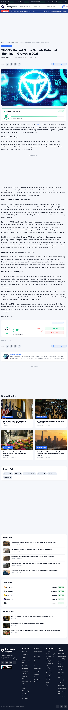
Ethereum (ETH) (62, 656)
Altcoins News (10, 42)
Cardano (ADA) (61, 696)
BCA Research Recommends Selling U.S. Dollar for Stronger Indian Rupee (31, 549)
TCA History (25, 698)
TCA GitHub (25, 665)
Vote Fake (55, 332)
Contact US (25, 654)
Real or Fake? (26, 668)
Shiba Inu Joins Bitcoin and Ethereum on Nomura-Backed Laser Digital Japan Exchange (15, 453)
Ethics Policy (25, 691)
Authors (24, 657)
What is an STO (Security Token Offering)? (50, 673)
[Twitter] (7, 64)
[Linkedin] (15, 64)
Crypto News (13, 6)
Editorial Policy (26, 660)
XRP (59, 694)
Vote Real (55, 328)
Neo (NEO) (60, 682)
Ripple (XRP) (61, 666)
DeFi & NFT (18, 473)
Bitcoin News (7, 477)
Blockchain (37, 674)
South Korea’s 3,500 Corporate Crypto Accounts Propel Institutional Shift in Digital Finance (50, 453)
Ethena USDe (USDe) (29, 473)
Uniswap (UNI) (8, 473)
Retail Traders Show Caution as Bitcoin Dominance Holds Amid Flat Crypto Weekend (34, 570)
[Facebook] (11, 64)
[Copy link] (19, 64)
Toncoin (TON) (42, 473)
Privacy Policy (26, 663)
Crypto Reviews (38, 6)
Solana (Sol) (61, 680)
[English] (63, 6)
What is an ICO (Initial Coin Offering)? (50, 658)
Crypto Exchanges (25, 6)
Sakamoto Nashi (15, 354)
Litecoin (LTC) (61, 659)
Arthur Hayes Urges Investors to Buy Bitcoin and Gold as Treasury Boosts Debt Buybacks (36, 563)
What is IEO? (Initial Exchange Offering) (50, 666)
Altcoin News (37, 668)
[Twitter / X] (2, 662)
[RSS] (14, 662)
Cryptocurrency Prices (50, 6)
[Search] (59, 6)
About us (24, 651)
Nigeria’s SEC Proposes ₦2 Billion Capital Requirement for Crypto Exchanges (32, 556)
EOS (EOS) (60, 669)
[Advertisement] (34, 27)
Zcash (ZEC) (61, 672)
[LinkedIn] (10, 662)
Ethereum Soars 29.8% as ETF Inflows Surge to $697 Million (27, 623)
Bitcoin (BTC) (61, 653)
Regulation (37, 677)
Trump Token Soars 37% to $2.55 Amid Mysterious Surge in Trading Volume (32, 616)
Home (2, 42)
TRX (38, 124)
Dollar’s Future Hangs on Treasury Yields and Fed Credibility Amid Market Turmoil (33, 542)
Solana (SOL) (61, 691)
